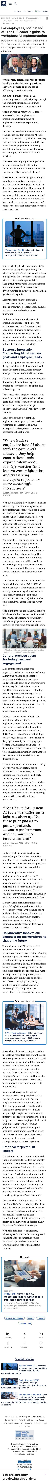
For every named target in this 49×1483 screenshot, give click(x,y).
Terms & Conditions (11, 1423)
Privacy (37, 1423)
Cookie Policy (26, 1423)
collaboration (25, 1323)
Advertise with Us (26, 1420)
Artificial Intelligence (14, 1318)
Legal (45, 1423)
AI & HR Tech (18, 18)
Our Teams (39, 1420)
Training (41, 1318)
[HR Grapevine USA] (4, 4)
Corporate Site (10, 1420)
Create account (19, 11)
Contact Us (25, 1426)
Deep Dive (5, 18)
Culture (30, 1318)
